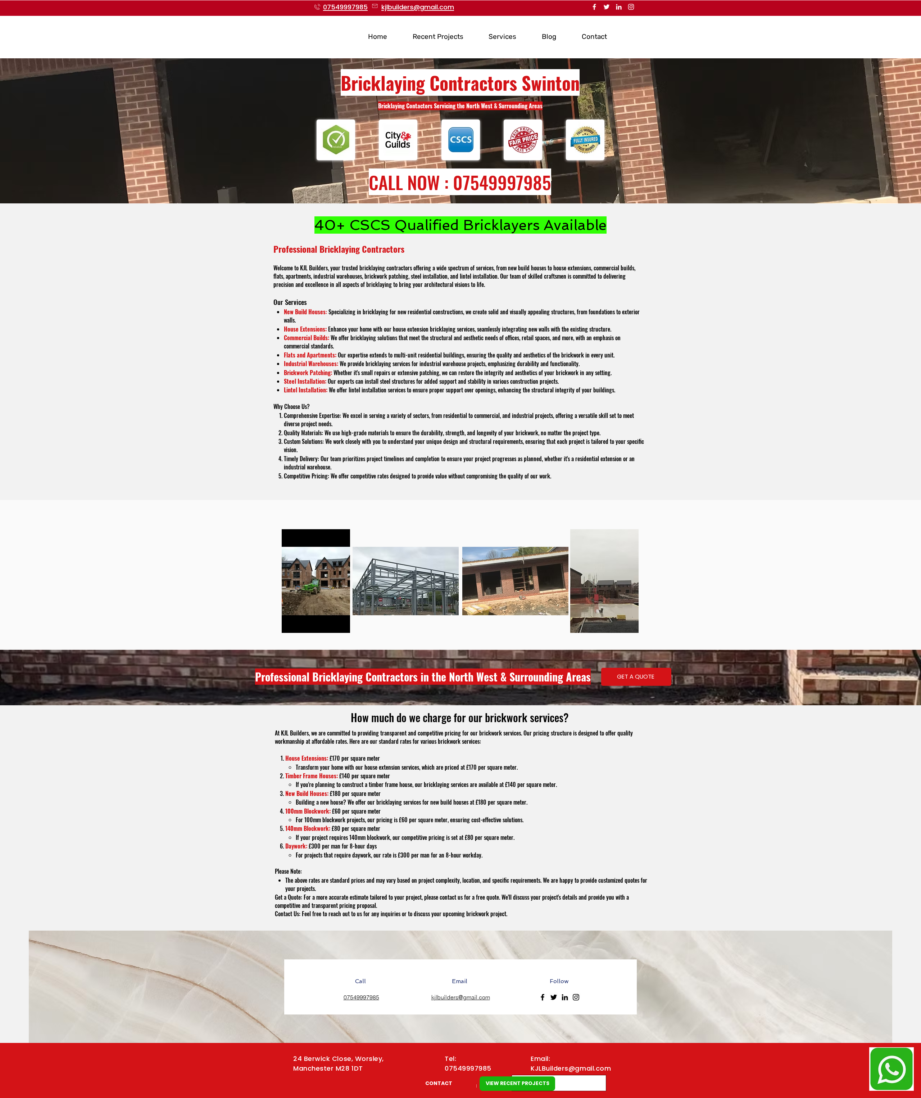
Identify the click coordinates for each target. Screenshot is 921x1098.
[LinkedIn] (619, 7)
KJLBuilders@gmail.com (571, 1068)
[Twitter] (607, 7)
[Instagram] (631, 7)
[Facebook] (594, 7)
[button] (495, 36)
